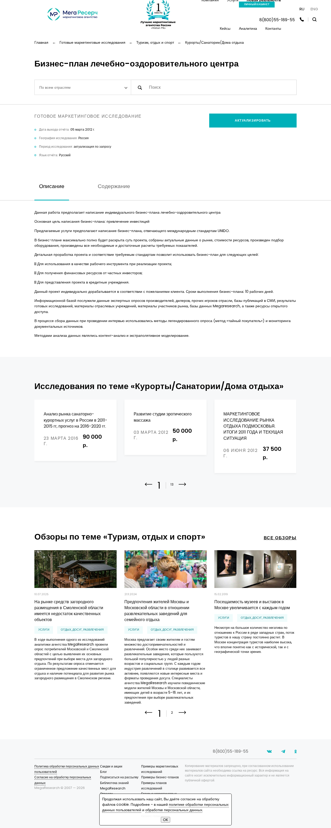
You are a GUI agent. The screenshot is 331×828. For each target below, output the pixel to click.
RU (301, 9)
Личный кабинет (256, 4)
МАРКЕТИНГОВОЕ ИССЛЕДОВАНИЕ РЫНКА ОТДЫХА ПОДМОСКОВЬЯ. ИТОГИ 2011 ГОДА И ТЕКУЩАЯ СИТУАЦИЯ (253, 426)
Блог (103, 772)
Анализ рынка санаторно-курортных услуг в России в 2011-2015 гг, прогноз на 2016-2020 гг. (75, 420)
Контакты (273, 28)
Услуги (43, 630)
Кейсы (225, 28)
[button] (182, 488)
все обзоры (280, 538)
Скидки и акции (111, 766)
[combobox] (82, 87)
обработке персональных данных (173, 809)
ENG (314, 9)
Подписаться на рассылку (119, 777)
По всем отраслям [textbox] (55, 87)
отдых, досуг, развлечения (82, 630)
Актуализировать (253, 120)
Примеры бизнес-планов (160, 777)
